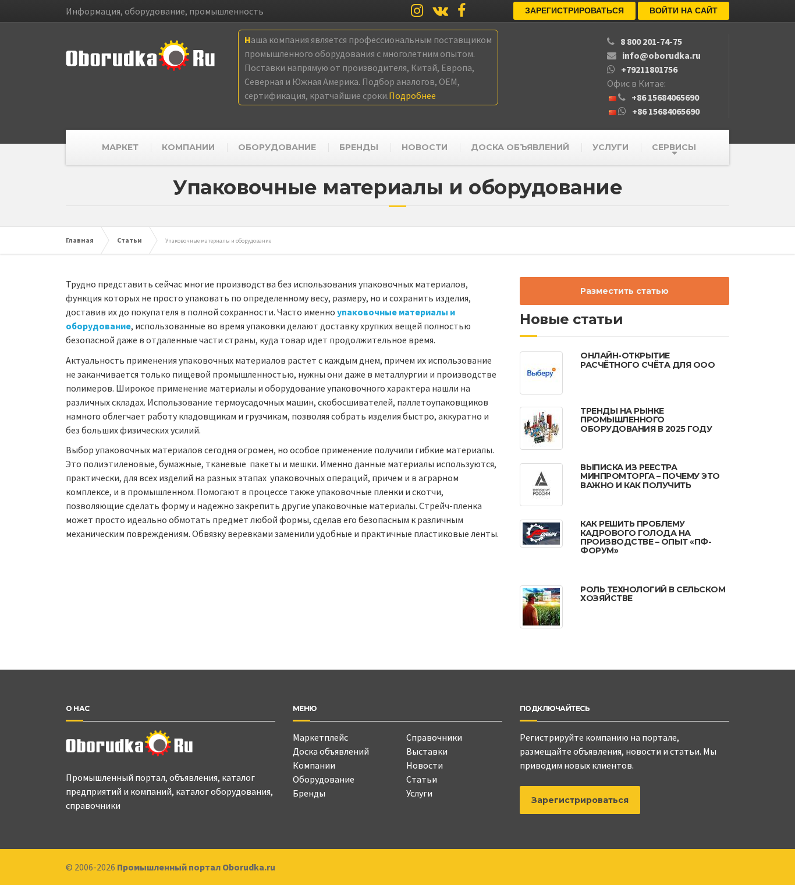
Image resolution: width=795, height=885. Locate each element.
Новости (424, 765)
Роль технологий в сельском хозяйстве (652, 593)
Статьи (421, 779)
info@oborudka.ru (661, 55)
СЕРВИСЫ (674, 147)
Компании (314, 765)
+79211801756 (649, 69)
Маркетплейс (320, 737)
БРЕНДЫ (358, 147)
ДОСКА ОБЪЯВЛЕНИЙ (520, 147)
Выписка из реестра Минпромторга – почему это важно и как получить (650, 476)
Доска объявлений (331, 751)
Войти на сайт (684, 10)
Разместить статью (624, 291)
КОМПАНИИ (188, 147)
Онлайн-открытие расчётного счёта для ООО (647, 359)
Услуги (419, 793)
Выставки (427, 751)
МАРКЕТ (120, 147)
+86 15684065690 (665, 97)
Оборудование (323, 779)
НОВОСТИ (425, 147)
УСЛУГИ (610, 147)
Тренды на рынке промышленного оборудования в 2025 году (646, 420)
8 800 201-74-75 (651, 41)
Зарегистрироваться (574, 10)
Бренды (309, 793)
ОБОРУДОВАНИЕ (277, 147)
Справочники (434, 737)
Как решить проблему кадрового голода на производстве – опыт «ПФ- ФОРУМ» (645, 537)
